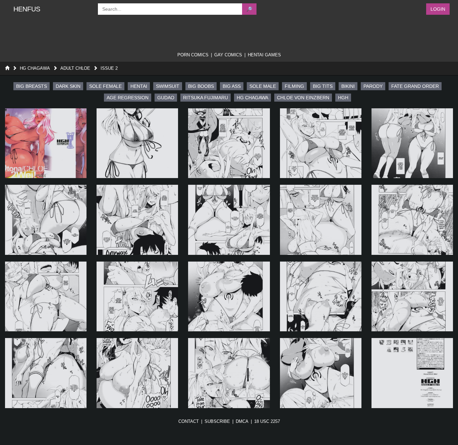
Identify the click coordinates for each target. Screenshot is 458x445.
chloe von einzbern (303, 97)
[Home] (7, 68)
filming (294, 86)
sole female (105, 86)
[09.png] (320, 220)
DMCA (242, 421)
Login (438, 9)
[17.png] (137, 373)
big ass (232, 86)
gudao (165, 97)
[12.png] (137, 296)
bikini (348, 86)
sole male (262, 86)
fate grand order (415, 86)
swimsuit (167, 86)
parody (373, 86)
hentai (138, 86)
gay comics (228, 54)
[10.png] (412, 220)
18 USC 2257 (267, 421)
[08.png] (229, 220)
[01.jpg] (46, 143)
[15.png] (412, 296)
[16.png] (46, 373)
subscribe (217, 421)
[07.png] (137, 220)
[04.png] (320, 143)
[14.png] (320, 296)
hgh (343, 97)
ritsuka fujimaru (205, 97)
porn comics (193, 54)
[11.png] (46, 296)
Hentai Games (264, 54)
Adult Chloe (75, 68)
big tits (323, 86)
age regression (128, 97)
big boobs (201, 86)
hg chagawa (252, 97)
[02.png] (137, 143)
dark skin (68, 86)
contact (188, 421)
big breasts (31, 86)
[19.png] (320, 373)
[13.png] (229, 296)
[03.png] (229, 143)
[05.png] (412, 143)
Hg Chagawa (35, 68)
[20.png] (412, 373)
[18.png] (229, 373)
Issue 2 (109, 68)
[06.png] (46, 220)
